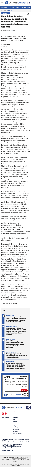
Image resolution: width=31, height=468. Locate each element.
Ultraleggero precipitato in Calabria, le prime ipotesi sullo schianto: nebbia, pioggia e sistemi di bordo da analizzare (15, 365)
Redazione (6, 44)
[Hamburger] (2, 3)
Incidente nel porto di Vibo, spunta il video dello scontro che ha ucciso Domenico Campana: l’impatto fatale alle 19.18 (16, 319)
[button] (28, 14)
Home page (4, 10)
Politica (10, 10)
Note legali (8, 459)
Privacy (22, 457)
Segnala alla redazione (14, 457)
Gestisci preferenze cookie (18, 459)
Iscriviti (24, 390)
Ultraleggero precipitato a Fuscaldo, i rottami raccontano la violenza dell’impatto (16, 355)
